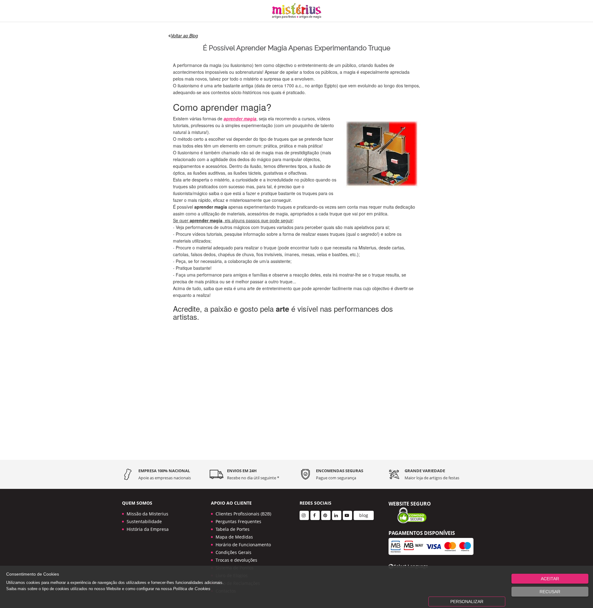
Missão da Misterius (147, 514)
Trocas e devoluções (236, 560)
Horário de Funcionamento (243, 545)
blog (363, 515)
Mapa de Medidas (234, 537)
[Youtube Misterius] (347, 515)
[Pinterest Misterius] (325, 515)
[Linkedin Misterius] (336, 515)
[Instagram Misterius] (304, 515)
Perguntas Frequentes (238, 521)
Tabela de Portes (233, 529)
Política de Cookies (191, 588)
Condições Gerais (233, 552)
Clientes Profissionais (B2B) (243, 514)
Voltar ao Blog (184, 35)
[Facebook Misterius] (315, 515)
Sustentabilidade (144, 521)
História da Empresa (148, 529)
